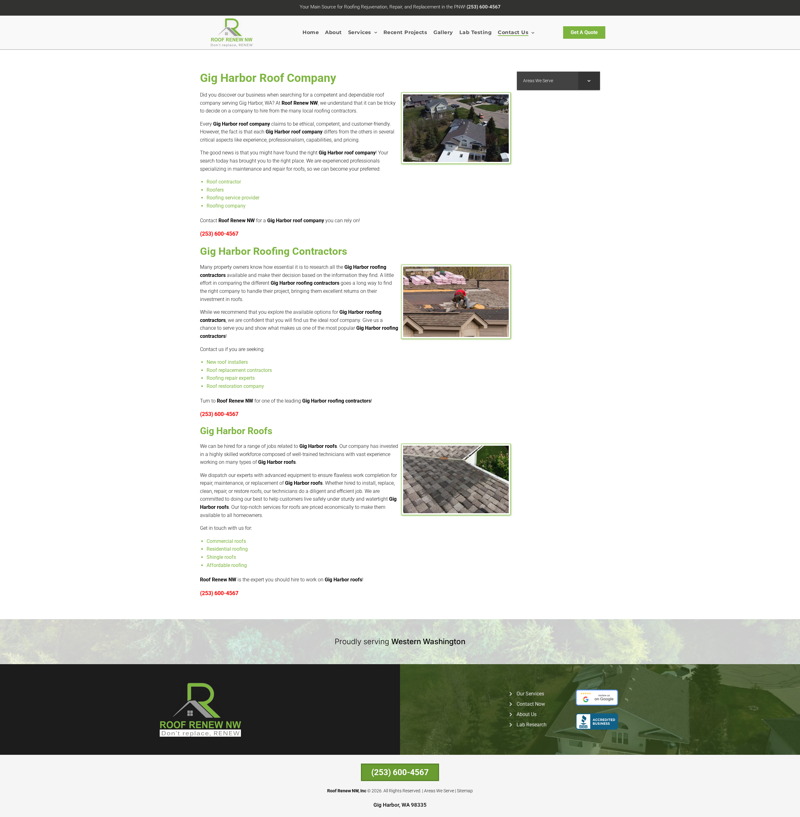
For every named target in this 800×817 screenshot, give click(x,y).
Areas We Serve (439, 790)
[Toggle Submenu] (589, 81)
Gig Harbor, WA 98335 (400, 805)
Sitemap (465, 790)
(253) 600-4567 (484, 7)
